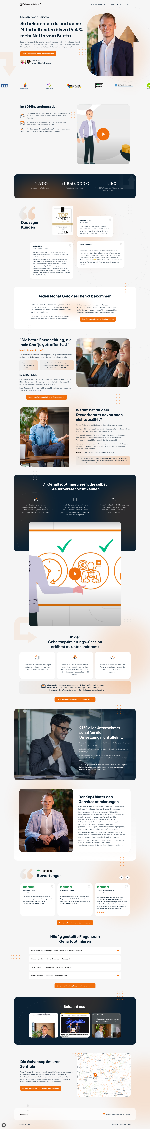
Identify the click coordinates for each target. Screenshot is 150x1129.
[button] (121, 877)
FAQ (127, 4)
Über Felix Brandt (117, 4)
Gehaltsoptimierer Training (99, 4)
